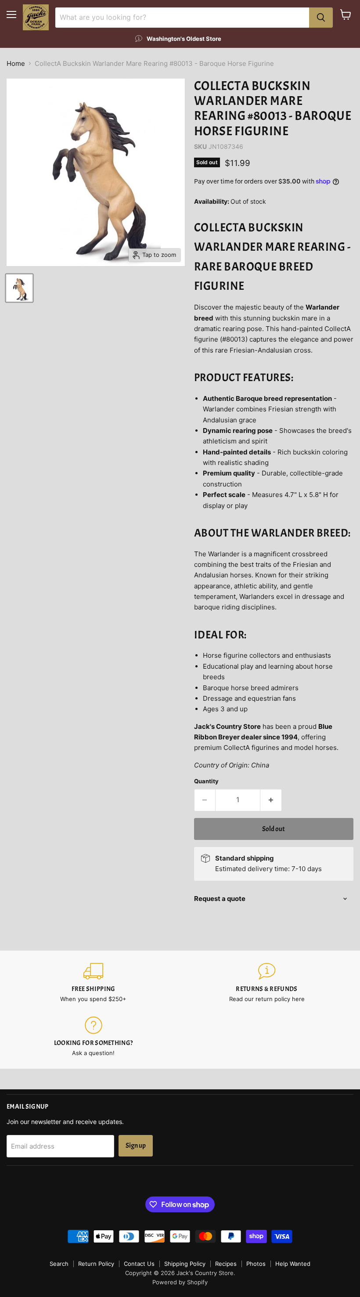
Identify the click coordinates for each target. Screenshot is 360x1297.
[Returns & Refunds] (266, 982)
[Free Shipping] (93, 982)
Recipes (226, 1263)
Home (16, 63)
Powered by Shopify (180, 1282)
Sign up (136, 1145)
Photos (256, 1263)
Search (59, 1263)
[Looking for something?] (93, 1036)
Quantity (206, 781)
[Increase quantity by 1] (271, 800)
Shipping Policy (184, 1263)
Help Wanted (292, 1263)
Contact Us (139, 1263)
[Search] (321, 17)
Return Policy (96, 1263)
